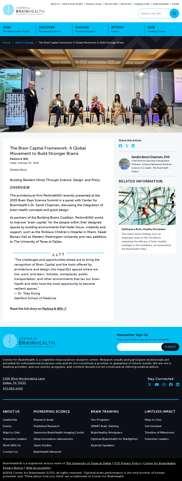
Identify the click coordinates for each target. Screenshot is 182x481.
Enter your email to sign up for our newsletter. (143, 339)
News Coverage (24, 42)
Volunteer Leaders (15, 439)
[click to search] (174, 13)
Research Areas (93, 4)
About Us (55, 4)
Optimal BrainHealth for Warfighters (114, 439)
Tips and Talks (111, 4)
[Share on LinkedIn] (133, 146)
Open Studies (43, 445)
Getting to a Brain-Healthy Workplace (144, 229)
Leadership (10, 419)
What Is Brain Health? (73, 4)
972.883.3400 (13, 388)
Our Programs (100, 419)
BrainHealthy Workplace (106, 432)
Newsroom (126, 4)
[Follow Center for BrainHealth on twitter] (149, 384)
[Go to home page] (29, 341)
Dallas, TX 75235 (14, 383)
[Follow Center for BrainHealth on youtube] (157, 384)
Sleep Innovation (161, 4)
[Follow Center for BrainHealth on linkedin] (177, 384)
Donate (175, 4)
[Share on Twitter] (127, 146)
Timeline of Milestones (159, 432)
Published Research (47, 426)
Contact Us (10, 451)
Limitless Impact (160, 412)
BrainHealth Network (47, 451)
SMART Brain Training (105, 426)
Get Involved (153, 426)
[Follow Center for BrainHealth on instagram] (163, 384)
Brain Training (105, 412)
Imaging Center (142, 4)
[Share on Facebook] (120, 146)
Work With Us (12, 445)
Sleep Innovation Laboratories (53, 439)
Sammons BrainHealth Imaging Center (59, 432)
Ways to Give (11, 432)
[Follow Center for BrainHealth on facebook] (171, 384)
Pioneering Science (52, 412)
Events (7, 426)
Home (6, 42)
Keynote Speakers (102, 445)
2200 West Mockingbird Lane (24, 378)
